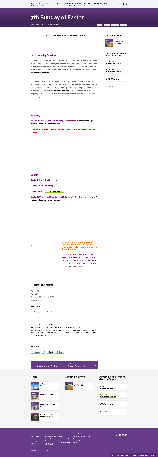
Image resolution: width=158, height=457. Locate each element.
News (94, 3)
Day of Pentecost (76, 366)
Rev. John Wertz (72, 36)
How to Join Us (35, 436)
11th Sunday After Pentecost (114, 80)
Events (71, 3)
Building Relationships (50, 436)
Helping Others (49, 439)
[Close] (156, 455)
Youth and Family (78, 434)
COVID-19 (89, 436)
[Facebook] (124, 4)
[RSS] (116, 434)
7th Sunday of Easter (53, 24)
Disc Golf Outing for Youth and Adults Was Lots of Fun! (48, 415)
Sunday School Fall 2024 (79, 436)
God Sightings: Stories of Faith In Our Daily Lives (83, 6)
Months (123, 25)
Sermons (38, 24)
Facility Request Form (64, 442)
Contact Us (106, 3)
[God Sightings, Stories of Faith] (35, 387)
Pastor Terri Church (60, 36)
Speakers (114, 25)
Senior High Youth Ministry (77, 441)
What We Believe (35, 439)
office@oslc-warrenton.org (64, 91)
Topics (106, 25)
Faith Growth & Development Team (50, 443)
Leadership (34, 443)
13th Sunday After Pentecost (114, 63)
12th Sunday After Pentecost (114, 71)
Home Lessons (76, 439)
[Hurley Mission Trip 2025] (35, 397)
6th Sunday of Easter (46, 366)
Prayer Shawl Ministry (117, 44)
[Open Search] (120, 4)
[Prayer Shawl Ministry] (109, 44)
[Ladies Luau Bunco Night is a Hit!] (35, 407)
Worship (65, 3)
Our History (34, 441)
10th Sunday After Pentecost (114, 88)
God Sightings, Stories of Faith (47, 384)
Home (32, 24)
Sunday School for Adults (54, 191)
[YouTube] (123, 434)
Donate (99, 3)
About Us (59, 3)
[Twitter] (126, 4)
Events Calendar (63, 434)
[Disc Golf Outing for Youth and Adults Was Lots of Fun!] (35, 418)
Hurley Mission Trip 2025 (47, 394)
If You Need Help (49, 441)
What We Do (78, 3)
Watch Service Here (52, 124)
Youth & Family (87, 3)
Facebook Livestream (41, 73)
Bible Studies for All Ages (64, 439)
